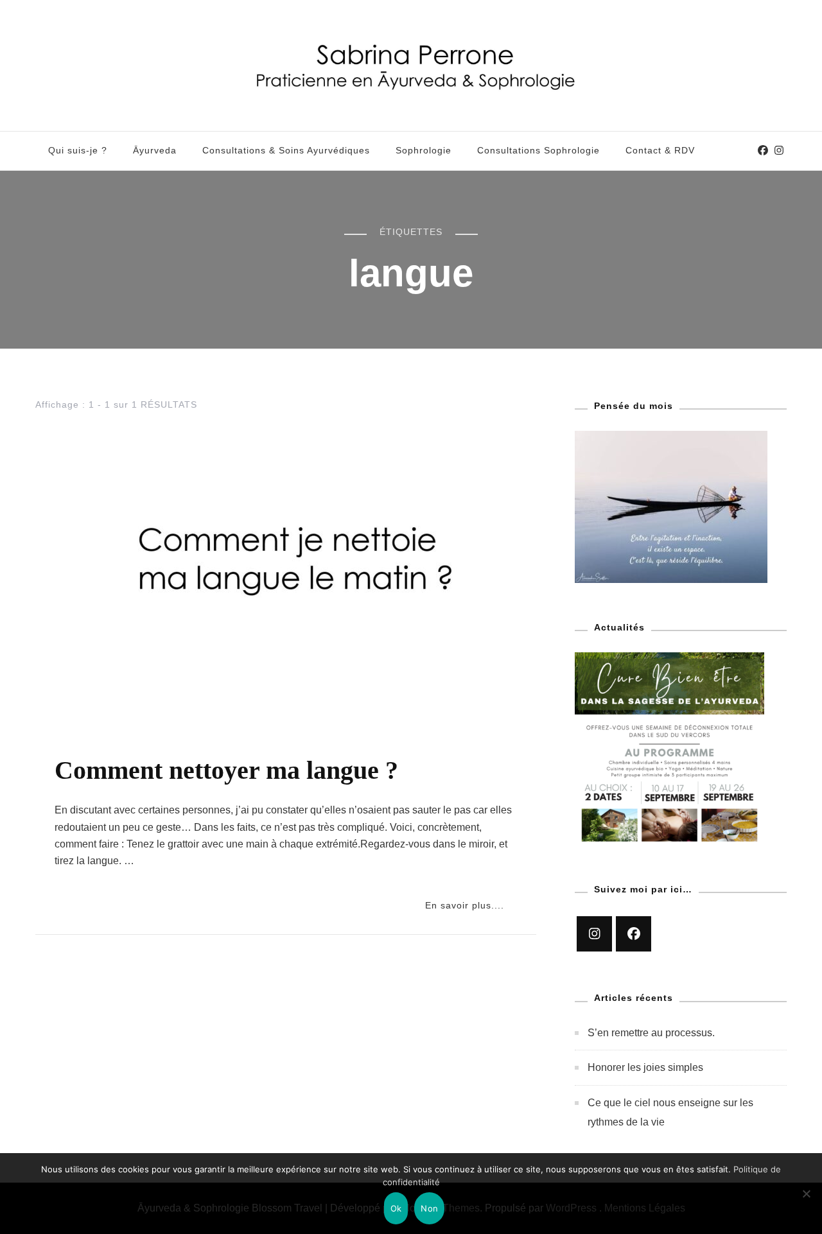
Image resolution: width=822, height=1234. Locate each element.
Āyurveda (155, 150)
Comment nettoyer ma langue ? (226, 770)
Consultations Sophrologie (538, 150)
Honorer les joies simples (645, 1067)
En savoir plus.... (464, 905)
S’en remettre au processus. (651, 1032)
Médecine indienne (100, 742)
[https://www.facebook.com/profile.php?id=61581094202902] (633, 934)
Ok (396, 1208)
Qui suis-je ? (77, 150)
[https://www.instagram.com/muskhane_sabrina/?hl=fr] (594, 934)
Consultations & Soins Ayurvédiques (286, 150)
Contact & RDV (660, 150)
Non (429, 1208)
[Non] (806, 1203)
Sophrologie (423, 150)
